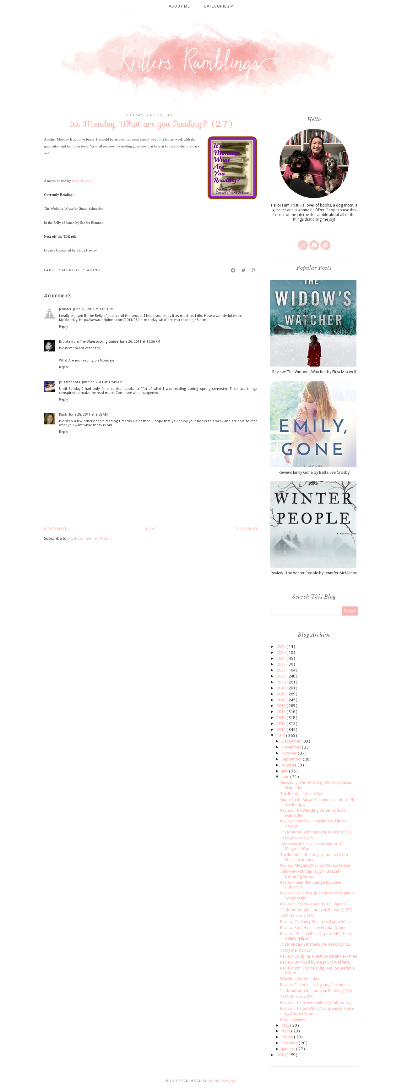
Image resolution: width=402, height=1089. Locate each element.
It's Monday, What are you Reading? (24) (316, 990)
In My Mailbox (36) (297, 838)
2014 (281, 717)
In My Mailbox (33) (297, 996)
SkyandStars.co (221, 1081)
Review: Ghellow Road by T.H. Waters (313, 904)
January (289, 1049)
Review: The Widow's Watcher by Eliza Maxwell (314, 371)
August (288, 765)
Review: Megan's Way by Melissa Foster (315, 865)
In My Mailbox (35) (297, 915)
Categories (217, 6)
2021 (281, 676)
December (292, 741)
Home (151, 529)
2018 (281, 694)
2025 (281, 652)
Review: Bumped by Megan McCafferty (315, 962)
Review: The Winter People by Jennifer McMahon (314, 573)
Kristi (63, 414)
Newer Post (55, 529)
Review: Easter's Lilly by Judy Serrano (313, 984)
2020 (281, 682)
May (286, 1025)
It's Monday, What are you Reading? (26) (316, 909)
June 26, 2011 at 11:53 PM (93, 309)
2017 (281, 700)
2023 (281, 664)
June (285, 776)
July (285, 771)
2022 (281, 670)
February (290, 1043)
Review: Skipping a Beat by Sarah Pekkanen (318, 956)
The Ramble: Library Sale (302, 793)
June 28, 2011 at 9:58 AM (88, 414)
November (292, 747)
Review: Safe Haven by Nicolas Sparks (313, 927)
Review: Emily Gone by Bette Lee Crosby (314, 472)
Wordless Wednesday (299, 978)
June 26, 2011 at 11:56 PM (140, 342)
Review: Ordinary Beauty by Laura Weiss (315, 921)
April (286, 1031)
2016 (281, 705)
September (292, 759)
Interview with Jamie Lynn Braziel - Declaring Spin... (310, 874)
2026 (281, 646)
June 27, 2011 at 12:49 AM (102, 382)
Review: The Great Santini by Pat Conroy (315, 1002)
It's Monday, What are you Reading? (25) (316, 944)
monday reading (81, 270)
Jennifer (65, 309)
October (290, 753)
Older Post (247, 529)
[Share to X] (244, 270)
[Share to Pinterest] (253, 270)
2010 (281, 1055)
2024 (281, 658)
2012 (281, 729)
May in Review (292, 1019)
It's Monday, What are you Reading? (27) (316, 832)
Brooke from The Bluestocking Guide (88, 342)
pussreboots (69, 382)
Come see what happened (137, 393)
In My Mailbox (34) (297, 950)
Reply (63, 326)
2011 (281, 735)
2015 (281, 711)
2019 (281, 688)
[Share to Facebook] (233, 270)
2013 (281, 723)
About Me (179, 6)
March (288, 1037)
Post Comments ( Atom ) (90, 538)
